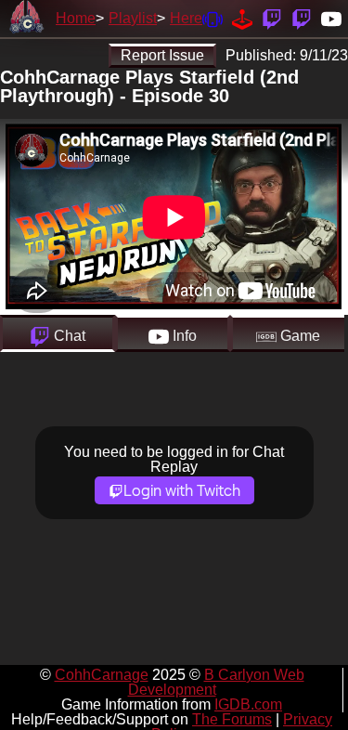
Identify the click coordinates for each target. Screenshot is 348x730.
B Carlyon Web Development (216, 682)
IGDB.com (248, 704)
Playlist (133, 18)
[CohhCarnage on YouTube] (331, 18)
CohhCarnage (101, 675)
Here (186, 18)
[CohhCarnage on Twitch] (272, 18)
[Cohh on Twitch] (301, 18)
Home (76, 18)
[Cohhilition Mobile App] (212, 18)
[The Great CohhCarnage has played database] (242, 18)
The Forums (232, 719)
